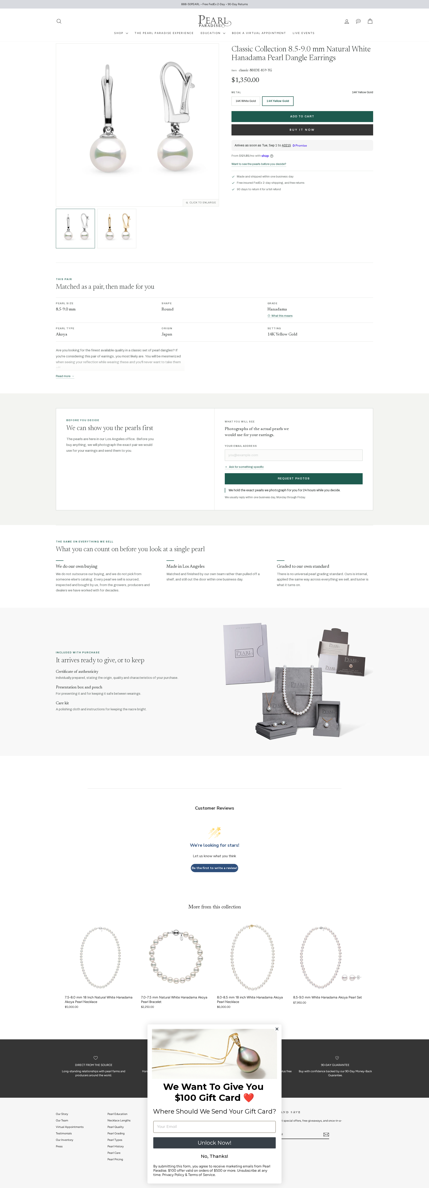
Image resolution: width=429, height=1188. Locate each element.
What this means (281, 315)
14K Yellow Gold (278, 101)
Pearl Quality (115, 1127)
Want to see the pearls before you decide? (258, 164)
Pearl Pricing (115, 1159)
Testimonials (64, 1133)
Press (59, 1146)
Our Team (62, 1120)
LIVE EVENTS (304, 33)
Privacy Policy (173, 1175)
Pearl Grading (115, 1133)
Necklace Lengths (118, 1120)
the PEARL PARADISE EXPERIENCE (164, 33)
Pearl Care (113, 1152)
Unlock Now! (214, 1142)
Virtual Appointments (70, 1127)
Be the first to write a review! (214, 868)
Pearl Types (114, 1140)
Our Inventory (64, 1140)
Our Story (62, 1114)
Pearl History (115, 1146)
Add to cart (302, 116)
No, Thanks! (214, 1156)
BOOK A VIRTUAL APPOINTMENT (259, 33)
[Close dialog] (277, 1029)
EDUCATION (211, 33)
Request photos (294, 478)
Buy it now (302, 129)
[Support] (358, 21)
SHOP (119, 33)
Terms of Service (201, 1175)
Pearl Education (117, 1114)
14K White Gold (246, 101)
